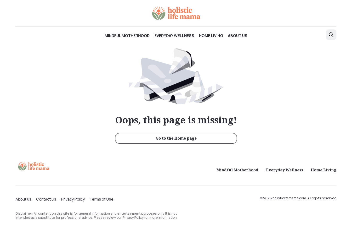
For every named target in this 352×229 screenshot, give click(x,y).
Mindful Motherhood (127, 35)
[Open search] (331, 34)
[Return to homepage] (33, 166)
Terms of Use (102, 199)
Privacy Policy (73, 199)
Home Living (211, 35)
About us (237, 35)
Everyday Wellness (174, 35)
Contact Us (46, 199)
